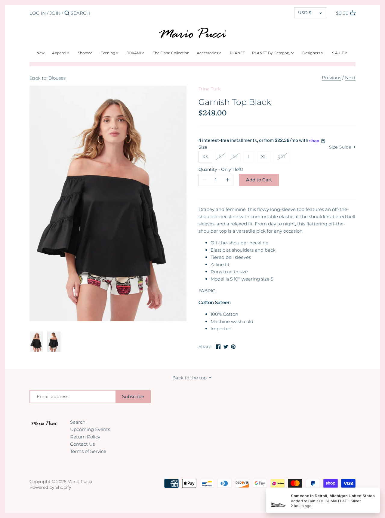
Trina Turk (210, 89)
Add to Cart (259, 180)
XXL (282, 156)
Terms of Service (88, 451)
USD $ (305, 12)
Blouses (57, 78)
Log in (37, 13)
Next (350, 77)
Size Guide (340, 147)
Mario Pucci (79, 481)
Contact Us (82, 444)
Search (77, 422)
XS (205, 156)
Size (203, 147)
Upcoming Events (90, 429)
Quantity (216, 169)
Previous (331, 77)
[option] (36, 341)
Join (55, 13)
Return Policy (85, 437)
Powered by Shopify (50, 487)
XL (264, 156)
